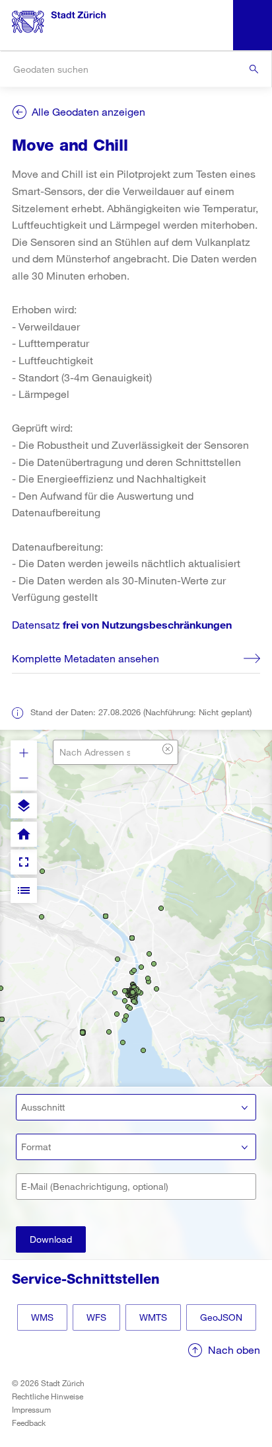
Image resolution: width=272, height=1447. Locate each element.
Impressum (31, 1409)
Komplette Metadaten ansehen (85, 658)
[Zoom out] (24, 778)
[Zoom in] (24, 752)
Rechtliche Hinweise (47, 1396)
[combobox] (135, 69)
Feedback (29, 1422)
